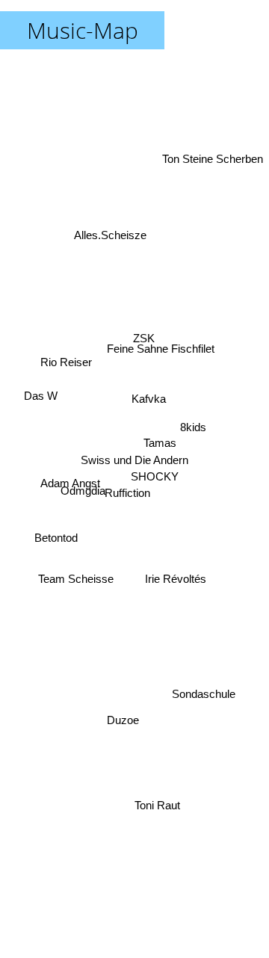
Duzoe (121, 718)
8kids (193, 422)
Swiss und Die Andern (134, 460)
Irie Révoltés (176, 577)
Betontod (54, 527)
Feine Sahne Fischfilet (160, 345)
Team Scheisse (76, 584)
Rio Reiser (67, 332)
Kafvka (149, 401)
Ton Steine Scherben (211, 146)
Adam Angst (70, 486)
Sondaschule (202, 702)
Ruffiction (129, 497)
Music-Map (82, 30)
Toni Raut (157, 807)
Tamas (159, 443)
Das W (41, 410)
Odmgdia (83, 500)
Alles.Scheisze (108, 241)
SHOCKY (155, 478)
